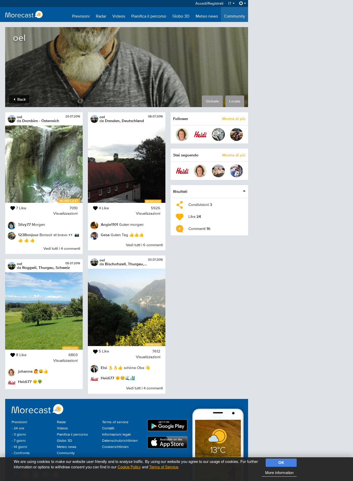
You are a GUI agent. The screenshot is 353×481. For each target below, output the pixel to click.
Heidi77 (25, 381)
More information (279, 472)
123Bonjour (28, 235)
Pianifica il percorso (148, 16)
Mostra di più (233, 118)
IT (230, 3)
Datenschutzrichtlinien (120, 441)
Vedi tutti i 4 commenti (61, 249)
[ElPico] (236, 170)
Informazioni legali (116, 434)
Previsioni (81, 16)
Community (234, 16)
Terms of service (115, 422)
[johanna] (182, 134)
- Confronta (20, 453)
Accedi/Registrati (209, 3)
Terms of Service (163, 466)
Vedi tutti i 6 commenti (144, 245)
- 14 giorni (19, 447)
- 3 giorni (19, 434)
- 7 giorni (19, 441)
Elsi (104, 367)
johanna (25, 371)
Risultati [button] (180, 191)
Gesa (105, 235)
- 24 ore (18, 428)
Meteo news (207, 16)
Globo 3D (180, 16)
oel (19, 117)
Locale (234, 101)
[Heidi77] (200, 134)
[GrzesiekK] (218, 134)
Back (21, 99)
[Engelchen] (218, 170)
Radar (101, 16)
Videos (118, 16)
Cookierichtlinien (115, 447)
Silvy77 (24, 224)
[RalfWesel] (236, 134)
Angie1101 (109, 224)
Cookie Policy (129, 466)
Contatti (108, 428)
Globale (212, 101)
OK (281, 462)
